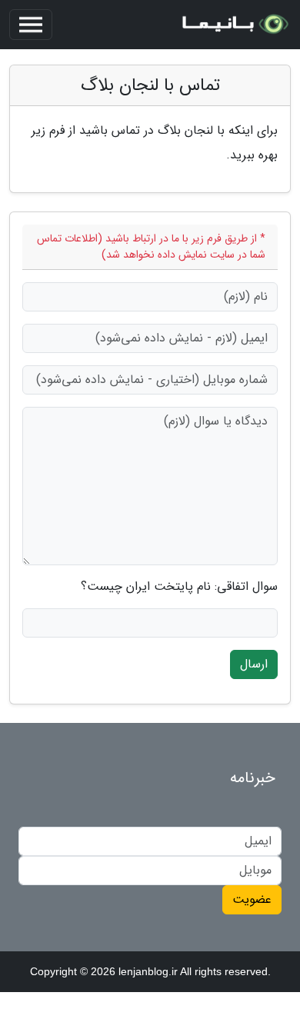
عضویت (252, 899)
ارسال (254, 664)
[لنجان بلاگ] (234, 24)
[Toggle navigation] (30, 24)
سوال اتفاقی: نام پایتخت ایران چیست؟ (179, 587)
